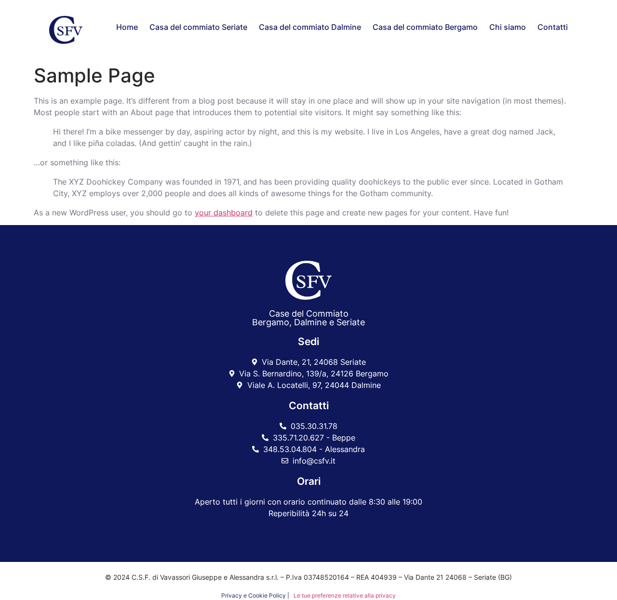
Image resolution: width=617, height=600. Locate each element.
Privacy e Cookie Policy (253, 595)
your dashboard (224, 212)
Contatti (552, 27)
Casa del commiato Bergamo (425, 27)
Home (127, 27)
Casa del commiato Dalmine (310, 27)
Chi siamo (507, 27)
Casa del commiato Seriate (198, 27)
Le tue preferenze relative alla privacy (344, 595)
